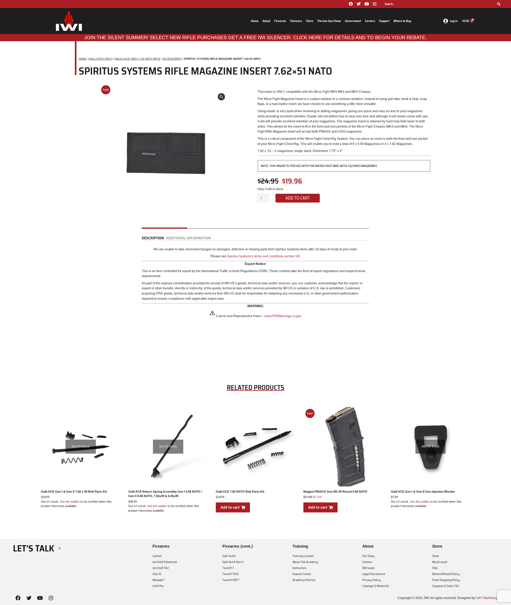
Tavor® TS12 (230, 573)
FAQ (434, 567)
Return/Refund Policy (446, 573)
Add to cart (297, 198)
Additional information (188, 238)
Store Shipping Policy (446, 579)
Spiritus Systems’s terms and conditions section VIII (263, 256)
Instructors (299, 567)
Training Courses (303, 555)
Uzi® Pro (158, 585)
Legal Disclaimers (373, 573)
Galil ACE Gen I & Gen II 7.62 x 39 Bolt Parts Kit (74, 491)
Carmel (157, 555)
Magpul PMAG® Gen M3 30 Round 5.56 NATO (335, 491)
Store (309, 20)
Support (384, 20)
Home (254, 20)
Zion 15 (157, 573)
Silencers (296, 20)
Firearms (280, 20)
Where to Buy (402, 20)
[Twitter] (359, 4)
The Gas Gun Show (329, 20)
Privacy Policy (371, 579)
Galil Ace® (229, 555)
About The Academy (305, 561)
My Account (439, 561)
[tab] (154, 238)
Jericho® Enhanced (165, 561)
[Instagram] (375, 4)
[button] (221, 96)
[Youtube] (367, 4)
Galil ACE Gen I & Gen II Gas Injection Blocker (423, 491)
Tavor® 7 (228, 567)
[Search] (499, 4)
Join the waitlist (69, 501)
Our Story (368, 555)
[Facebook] (351, 4)
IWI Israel (368, 567)
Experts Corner (301, 573)
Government (353, 20)
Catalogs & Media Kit (375, 585)
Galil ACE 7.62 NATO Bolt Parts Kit (240, 491)
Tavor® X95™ (231, 579)
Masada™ (159, 579)
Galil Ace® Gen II (232, 561)
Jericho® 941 (161, 567)
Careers (370, 20)
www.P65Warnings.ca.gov (282, 316)
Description (153, 238)
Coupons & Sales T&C (445, 585)
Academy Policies (303, 579)
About (266, 20)
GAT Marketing (486, 598)
